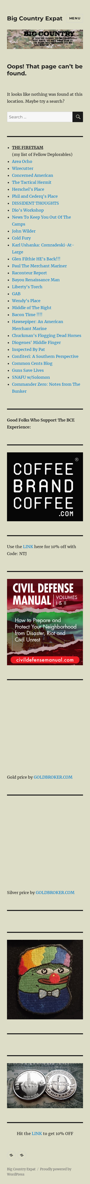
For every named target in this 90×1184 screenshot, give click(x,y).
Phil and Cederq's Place (35, 196)
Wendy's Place (26, 300)
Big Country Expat (34, 18)
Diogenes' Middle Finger (36, 342)
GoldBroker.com (53, 777)
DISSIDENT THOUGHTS (35, 203)
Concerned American (32, 175)
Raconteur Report (29, 272)
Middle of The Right (32, 307)
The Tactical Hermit (32, 182)
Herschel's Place (28, 189)
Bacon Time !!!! (27, 314)
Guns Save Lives (28, 370)
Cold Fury (21, 238)
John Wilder (24, 231)
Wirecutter (22, 168)
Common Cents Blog (32, 363)
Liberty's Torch (27, 286)
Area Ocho (22, 161)
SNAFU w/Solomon (31, 377)
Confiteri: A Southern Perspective (45, 356)
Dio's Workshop (28, 210)
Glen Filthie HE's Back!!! (36, 258)
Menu (74, 18)
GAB (16, 293)
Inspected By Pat (28, 349)
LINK (28, 546)
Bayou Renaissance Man (36, 279)
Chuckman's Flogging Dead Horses (46, 335)
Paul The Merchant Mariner (39, 265)
